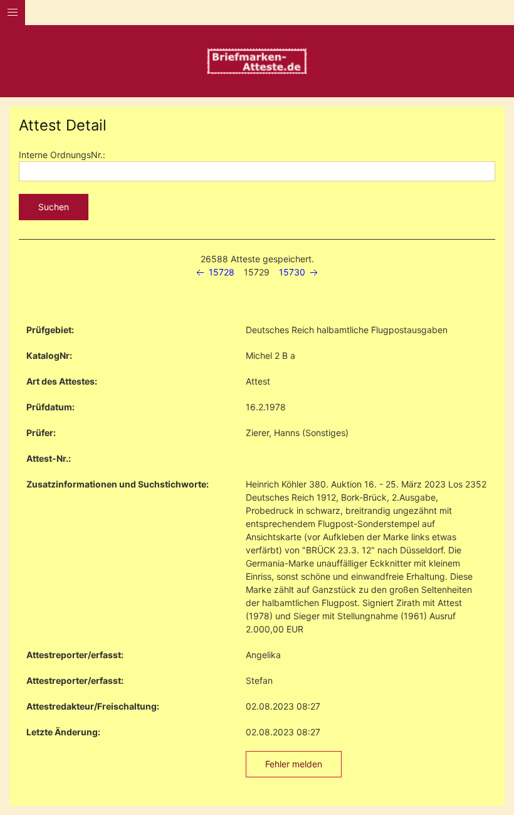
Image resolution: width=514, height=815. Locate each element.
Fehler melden (293, 764)
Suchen (53, 206)
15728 (220, 272)
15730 (293, 272)
